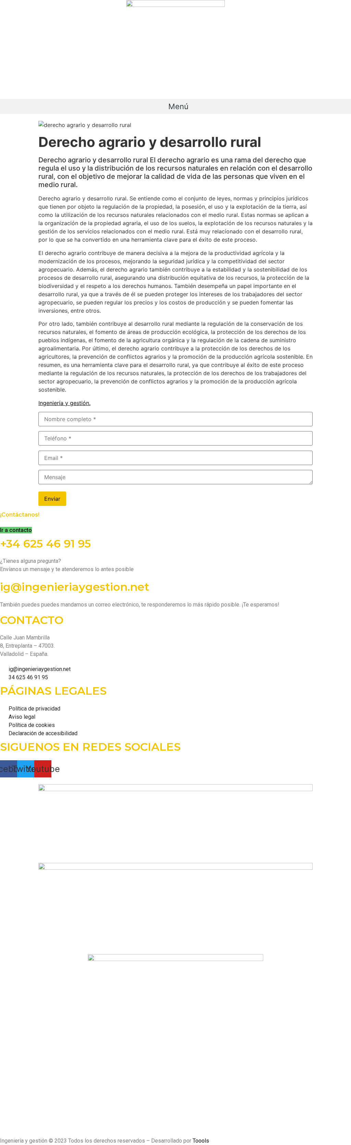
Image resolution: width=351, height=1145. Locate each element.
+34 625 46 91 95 (45, 543)
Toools (201, 1140)
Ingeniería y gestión (63, 403)
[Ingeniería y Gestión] (175, 49)
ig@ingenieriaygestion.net (74, 586)
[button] (175, 106)
